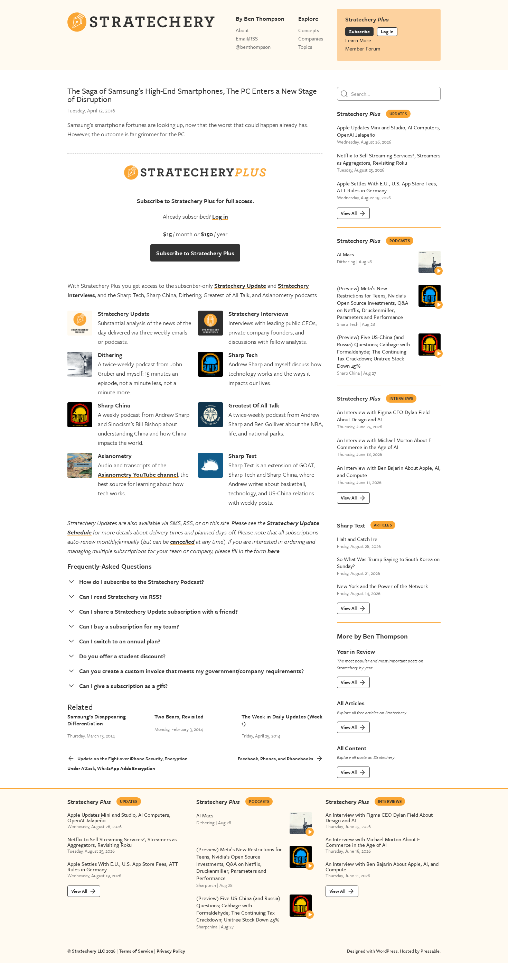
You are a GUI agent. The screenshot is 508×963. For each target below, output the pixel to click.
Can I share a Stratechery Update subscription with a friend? (158, 611)
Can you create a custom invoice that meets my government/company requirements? (191, 671)
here (273, 551)
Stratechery (358, 113)
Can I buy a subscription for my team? (129, 626)
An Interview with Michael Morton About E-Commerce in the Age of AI (385, 444)
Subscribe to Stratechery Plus (195, 253)
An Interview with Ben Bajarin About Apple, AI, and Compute (389, 471)
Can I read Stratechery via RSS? (120, 596)
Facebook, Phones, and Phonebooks (275, 758)
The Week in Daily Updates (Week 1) (282, 719)
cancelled (182, 541)
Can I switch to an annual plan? (119, 641)
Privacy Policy (171, 950)
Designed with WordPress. (373, 950)
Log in (220, 216)
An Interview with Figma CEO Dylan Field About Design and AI (383, 416)
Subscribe (359, 31)
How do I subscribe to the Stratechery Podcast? (141, 581)
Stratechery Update (240, 285)
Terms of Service (136, 950)
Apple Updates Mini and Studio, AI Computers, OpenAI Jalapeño (388, 131)
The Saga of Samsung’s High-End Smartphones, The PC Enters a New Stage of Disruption (192, 95)
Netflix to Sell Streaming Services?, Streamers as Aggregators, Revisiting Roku (388, 159)
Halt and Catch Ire (357, 539)
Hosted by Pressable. (420, 950)
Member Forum (362, 48)
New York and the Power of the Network (382, 586)
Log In (387, 31)
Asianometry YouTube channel (138, 474)
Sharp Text (351, 525)
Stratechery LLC (88, 950)
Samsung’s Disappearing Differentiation (96, 719)
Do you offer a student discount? (122, 656)
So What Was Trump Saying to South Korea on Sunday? (388, 563)
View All (349, 213)
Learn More (358, 40)
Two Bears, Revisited (179, 716)
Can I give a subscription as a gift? (123, 685)
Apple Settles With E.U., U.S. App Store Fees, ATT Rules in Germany (387, 187)
